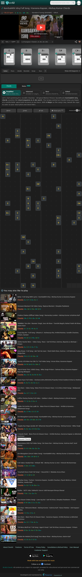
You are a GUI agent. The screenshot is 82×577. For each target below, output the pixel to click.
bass (40, 71)
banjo (33, 71)
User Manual (74, 547)
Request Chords (24, 439)
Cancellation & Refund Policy (57, 547)
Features (18, 547)
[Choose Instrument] (45, 70)
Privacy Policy (40, 547)
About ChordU (8, 547)
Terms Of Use (29, 547)
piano (12, 71)
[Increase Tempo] (18, 41)
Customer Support (41, 550)
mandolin (26, 71)
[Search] (73, 3)
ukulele (19, 71)
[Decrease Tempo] (2, 41)
